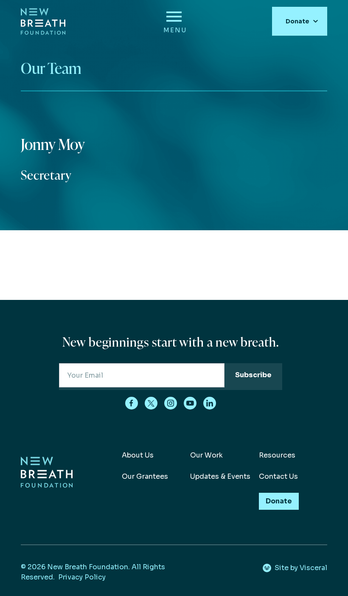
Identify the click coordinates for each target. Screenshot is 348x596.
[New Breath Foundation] (43, 21)
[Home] (47, 485)
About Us (138, 455)
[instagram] (170, 403)
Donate (297, 21)
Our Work (206, 455)
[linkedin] (209, 403)
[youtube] (190, 403)
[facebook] (131, 403)
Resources (277, 455)
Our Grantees (145, 476)
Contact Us (278, 476)
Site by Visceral (301, 567)
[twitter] (151, 403)
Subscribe (253, 374)
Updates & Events (220, 476)
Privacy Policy (82, 577)
